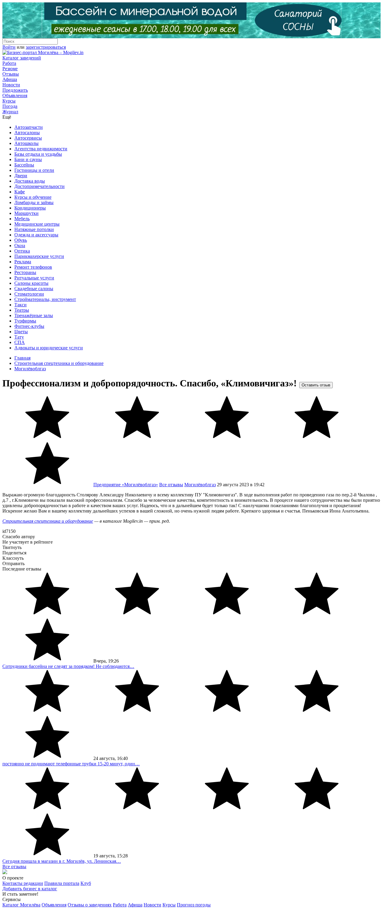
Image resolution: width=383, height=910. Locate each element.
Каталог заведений (21, 57)
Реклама (22, 261)
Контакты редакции (22, 883)
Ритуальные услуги (34, 277)
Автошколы (26, 143)
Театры (21, 310)
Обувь (20, 240)
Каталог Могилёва (21, 904)
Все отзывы (171, 484)
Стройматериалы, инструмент (45, 299)
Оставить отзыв (316, 385)
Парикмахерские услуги (39, 256)
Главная (22, 357)
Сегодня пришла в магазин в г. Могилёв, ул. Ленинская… (61, 861)
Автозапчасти (28, 127)
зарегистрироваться (46, 47)
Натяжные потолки (34, 229)
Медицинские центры (37, 224)
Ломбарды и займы (34, 202)
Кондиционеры (30, 207)
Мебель (22, 218)
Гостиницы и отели (34, 170)
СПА (19, 342)
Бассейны (24, 164)
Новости (11, 84)
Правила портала (61, 883)
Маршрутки (26, 213)
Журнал (10, 111)
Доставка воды (29, 180)
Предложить (15, 90)
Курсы (9, 100)
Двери (20, 175)
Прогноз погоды (194, 904)
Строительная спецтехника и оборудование (59, 363)
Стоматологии (29, 293)
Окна (19, 245)
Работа (9, 63)
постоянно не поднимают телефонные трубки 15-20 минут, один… (71, 763)
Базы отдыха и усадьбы (38, 154)
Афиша (9, 79)
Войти (9, 47)
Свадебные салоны (33, 288)
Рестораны (25, 272)
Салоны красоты (31, 283)
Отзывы (10, 74)
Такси (20, 304)
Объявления (14, 95)
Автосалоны (27, 132)
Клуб (85, 883)
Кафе (19, 191)
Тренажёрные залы (33, 315)
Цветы (21, 331)
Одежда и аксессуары (36, 234)
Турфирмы (25, 320)
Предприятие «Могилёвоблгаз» (125, 484)
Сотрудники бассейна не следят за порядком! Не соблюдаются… (68, 666)
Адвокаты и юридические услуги (48, 347)
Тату (19, 336)
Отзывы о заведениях (90, 904)
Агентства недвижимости (40, 148)
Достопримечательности (39, 186)
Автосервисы (28, 137)
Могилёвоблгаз (30, 368)
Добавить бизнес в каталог (29, 888)
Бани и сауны (28, 159)
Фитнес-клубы (29, 326)
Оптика (22, 250)
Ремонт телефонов (33, 267)
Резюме (10, 68)
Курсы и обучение (32, 197)
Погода (9, 106)
